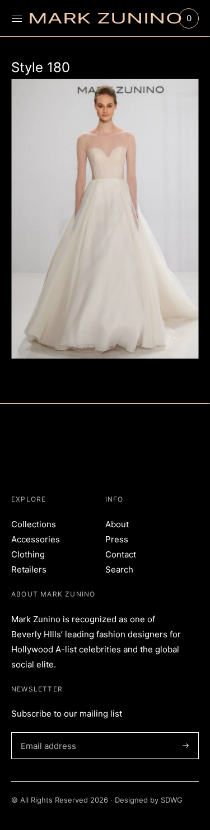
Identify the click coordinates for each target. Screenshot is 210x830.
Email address (46, 732)
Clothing (28, 554)
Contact (120, 554)
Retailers (28, 569)
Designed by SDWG (149, 799)
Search (119, 569)
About (117, 524)
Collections (33, 524)
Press (116, 539)
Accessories (35, 539)
